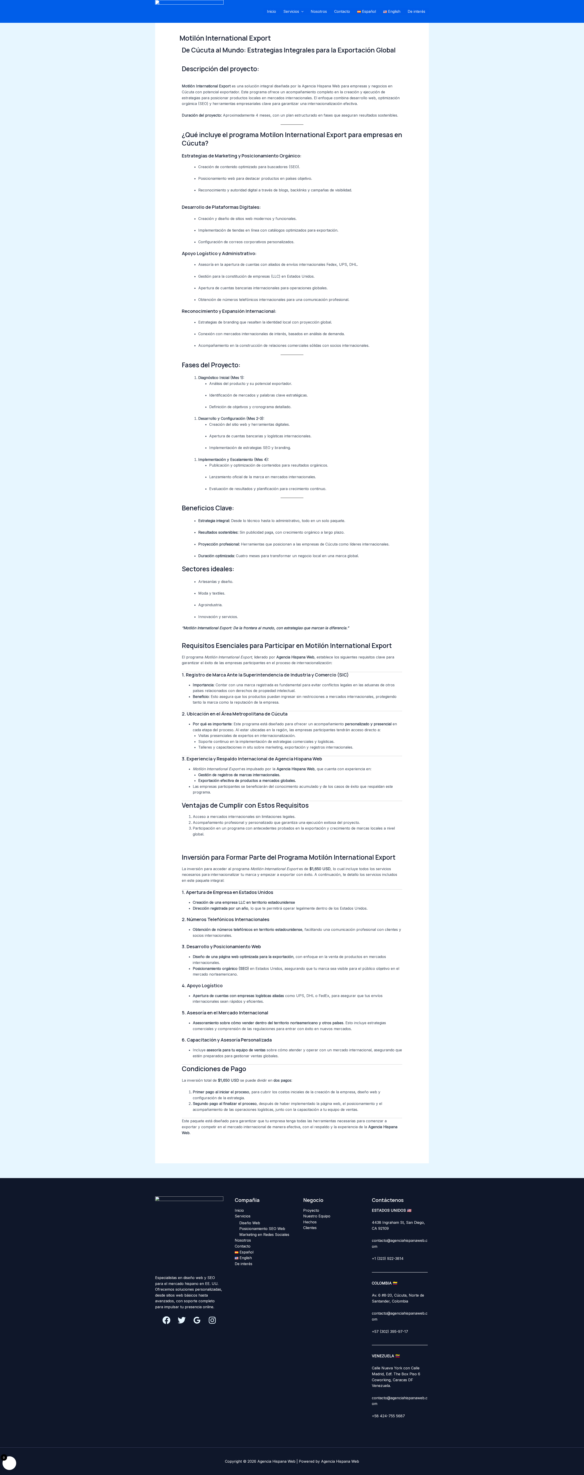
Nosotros (319, 11)
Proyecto (311, 1210)
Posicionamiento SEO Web (262, 1228)
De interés (416, 11)
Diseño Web (249, 1223)
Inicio (271, 11)
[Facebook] (166, 1320)
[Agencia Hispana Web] (189, 11)
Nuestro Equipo (316, 1216)
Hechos (310, 1222)
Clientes (310, 1227)
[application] (301, 11)
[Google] (197, 1320)
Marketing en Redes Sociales (264, 1234)
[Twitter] (182, 1320)
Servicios (291, 11)
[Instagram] (212, 1320)
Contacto (342, 11)
